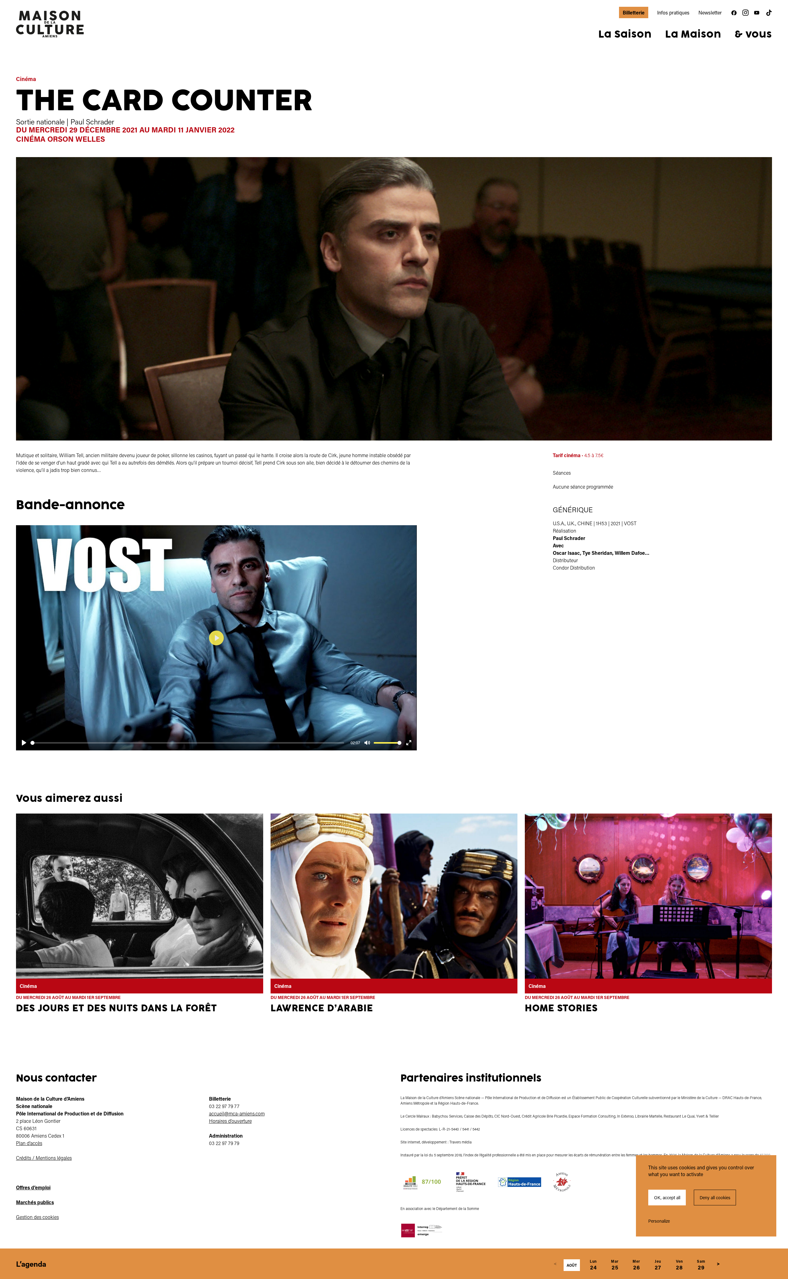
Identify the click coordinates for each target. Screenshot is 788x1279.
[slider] (187, 743)
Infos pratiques (673, 12)
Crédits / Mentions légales (44, 1158)
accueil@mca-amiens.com (237, 1113)
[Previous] (555, 1264)
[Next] (718, 1264)
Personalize (659, 1221)
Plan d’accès (29, 1143)
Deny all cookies (715, 1197)
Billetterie (634, 12)
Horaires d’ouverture (230, 1121)
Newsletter (710, 12)
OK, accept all (667, 1197)
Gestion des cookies (37, 1217)
